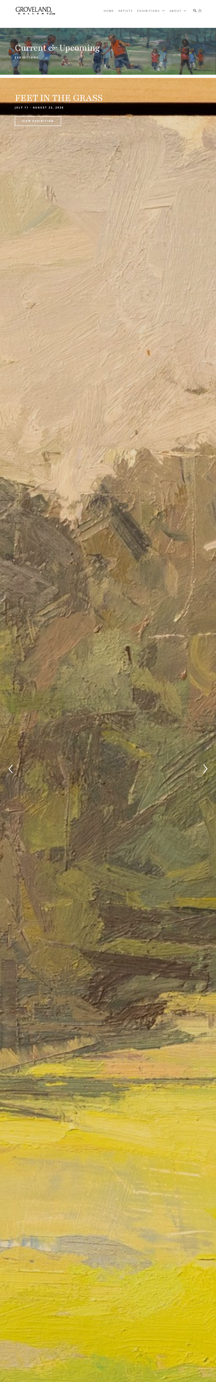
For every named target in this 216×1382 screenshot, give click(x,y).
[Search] (194, 10)
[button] (151, 10)
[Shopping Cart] (199, 10)
